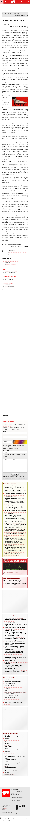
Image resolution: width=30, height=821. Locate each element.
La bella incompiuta (10, 697)
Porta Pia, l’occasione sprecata (13, 680)
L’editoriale (21, 13)
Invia (15, 474)
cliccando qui (14, 448)
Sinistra (24, 252)
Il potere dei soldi (9, 700)
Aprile (10, 766)
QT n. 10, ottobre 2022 (10, 264)
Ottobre (12, 749)
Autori (3, 809)
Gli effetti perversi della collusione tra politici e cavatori (15, 549)
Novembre (8, 745)
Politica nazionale (12, 250)
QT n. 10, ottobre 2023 (10, 13)
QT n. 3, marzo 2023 (10, 279)
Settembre (9, 752)
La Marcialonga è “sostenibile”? (13, 681)
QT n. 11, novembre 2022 (10, 272)
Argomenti (4, 808)
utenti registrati (7, 426)
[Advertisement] (15, 351)
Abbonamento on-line (7, 812)
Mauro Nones (8, 271)
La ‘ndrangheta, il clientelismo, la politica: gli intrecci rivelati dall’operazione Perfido (15, 507)
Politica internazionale (15, 252)
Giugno (10, 758)
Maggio (15, 763)
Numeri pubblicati (6, 805)
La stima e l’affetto (10, 685)
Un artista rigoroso (10, 690)
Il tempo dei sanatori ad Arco (12, 699)
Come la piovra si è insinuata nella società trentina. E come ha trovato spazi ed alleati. (15, 512)
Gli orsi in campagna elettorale (19, 246)
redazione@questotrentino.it (17, 797)
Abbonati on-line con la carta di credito (14, 586)
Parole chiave (5, 806)
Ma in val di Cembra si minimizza (12, 244)
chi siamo (13, 798)
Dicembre (7, 742)
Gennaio (12, 739)
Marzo (13, 770)
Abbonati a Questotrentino (11, 578)
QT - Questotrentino (10, 683)
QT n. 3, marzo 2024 (10, 286)
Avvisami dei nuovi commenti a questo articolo (14, 455)
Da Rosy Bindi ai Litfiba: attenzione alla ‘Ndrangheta (15, 553)
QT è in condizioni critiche (11, 572)
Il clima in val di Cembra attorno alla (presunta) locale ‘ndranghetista (15, 495)
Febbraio (12, 736)
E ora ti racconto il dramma (12, 695)
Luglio (15, 755)
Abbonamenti (5, 810)
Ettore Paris (7, 24)
